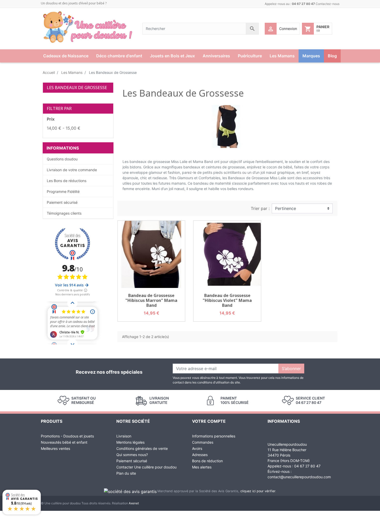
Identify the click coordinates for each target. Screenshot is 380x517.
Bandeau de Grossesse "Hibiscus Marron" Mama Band (151, 300)
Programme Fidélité (63, 191)
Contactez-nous (327, 4)
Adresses (200, 454)
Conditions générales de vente (142, 448)
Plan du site (126, 473)
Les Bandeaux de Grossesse (77, 87)
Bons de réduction (207, 461)
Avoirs (197, 448)
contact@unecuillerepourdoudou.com (299, 477)
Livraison (123, 436)
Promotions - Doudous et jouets (67, 436)
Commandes (202, 442)
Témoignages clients (64, 213)
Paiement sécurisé (62, 202)
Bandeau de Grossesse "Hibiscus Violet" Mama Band (227, 300)
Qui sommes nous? (132, 454)
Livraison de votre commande (72, 170)
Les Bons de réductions (66, 180)
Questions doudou (62, 159)
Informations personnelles (213, 436)
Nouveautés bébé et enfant (64, 442)
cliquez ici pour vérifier (257, 491)
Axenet (134, 503)
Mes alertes (201, 467)
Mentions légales (130, 442)
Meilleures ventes (55, 448)
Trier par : (260, 208)
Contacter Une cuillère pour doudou (146, 467)
